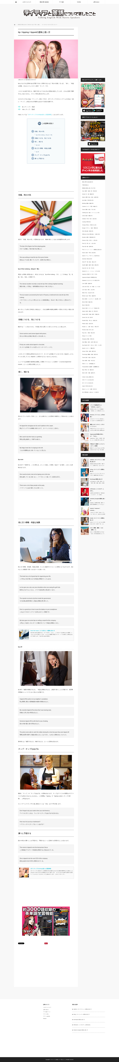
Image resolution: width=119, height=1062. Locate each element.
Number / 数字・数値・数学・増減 (89, 314)
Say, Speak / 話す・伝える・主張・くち (90, 345)
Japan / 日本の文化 (86, 386)
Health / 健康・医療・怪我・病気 (89, 265)
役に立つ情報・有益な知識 (43, 148)
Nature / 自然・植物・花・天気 (89, 311)
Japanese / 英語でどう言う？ (88, 274)
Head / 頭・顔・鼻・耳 (87, 268)
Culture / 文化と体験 (86, 377)
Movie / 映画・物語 (86, 302)
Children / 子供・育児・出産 (88, 218)
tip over (38, 145)
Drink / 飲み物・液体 (86, 231)
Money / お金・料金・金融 (33, 24)
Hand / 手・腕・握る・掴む (88, 262)
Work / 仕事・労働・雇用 (87, 372)
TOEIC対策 (84, 185)
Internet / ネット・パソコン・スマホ (90, 271)
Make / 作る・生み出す (87, 292)
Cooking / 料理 (85, 221)
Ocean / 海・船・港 (86, 317)
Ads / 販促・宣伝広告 (86, 200)
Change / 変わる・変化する (88, 225)
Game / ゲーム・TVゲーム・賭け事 (89, 255)
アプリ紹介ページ (46, 1011)
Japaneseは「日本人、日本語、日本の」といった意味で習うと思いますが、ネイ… (97, 440)
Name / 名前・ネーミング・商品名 (89, 308)
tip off (37, 151)
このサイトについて (26, 2)
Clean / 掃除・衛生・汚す (87, 209)
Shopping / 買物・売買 (87, 339)
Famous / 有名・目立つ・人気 (88, 240)
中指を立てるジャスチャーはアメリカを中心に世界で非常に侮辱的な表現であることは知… (97, 430)
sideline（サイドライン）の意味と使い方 (97, 460)
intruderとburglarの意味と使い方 (97, 499)
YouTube (79, 2)
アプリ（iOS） (46, 1014)
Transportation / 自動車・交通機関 (89, 366)
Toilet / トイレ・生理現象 (87, 363)
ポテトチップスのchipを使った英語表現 (39, 114)
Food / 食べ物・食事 (86, 246)
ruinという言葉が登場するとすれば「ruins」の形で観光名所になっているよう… (97, 533)
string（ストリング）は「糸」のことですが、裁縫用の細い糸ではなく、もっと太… (97, 475)
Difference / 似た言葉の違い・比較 (89, 234)
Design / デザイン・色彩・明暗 (89, 228)
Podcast (44, 1018)
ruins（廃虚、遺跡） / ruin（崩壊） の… (96, 528)
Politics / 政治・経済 (86, 323)
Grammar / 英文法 (86, 258)
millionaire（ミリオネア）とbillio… (97, 489)
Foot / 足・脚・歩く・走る (88, 243)
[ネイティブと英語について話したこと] (59, 19)
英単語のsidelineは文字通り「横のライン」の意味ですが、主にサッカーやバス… (97, 465)
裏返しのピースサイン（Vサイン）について (97, 425)
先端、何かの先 (39, 131)
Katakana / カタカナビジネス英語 (89, 280)
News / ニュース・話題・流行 (88, 389)
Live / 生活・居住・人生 (87, 289)
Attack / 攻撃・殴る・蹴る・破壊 (89, 197)
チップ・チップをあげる (42, 155)
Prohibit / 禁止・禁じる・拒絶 (88, 320)
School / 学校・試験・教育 (88, 351)
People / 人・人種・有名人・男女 (89, 326)
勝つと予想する (39, 158)
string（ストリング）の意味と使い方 (97, 470)
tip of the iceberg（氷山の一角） (44, 135)
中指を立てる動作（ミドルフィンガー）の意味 (97, 444)
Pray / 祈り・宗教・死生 (87, 332)
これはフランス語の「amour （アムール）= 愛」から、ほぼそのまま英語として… (97, 514)
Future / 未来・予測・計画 (88, 252)
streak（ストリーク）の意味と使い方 (97, 519)
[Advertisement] (46, 177)
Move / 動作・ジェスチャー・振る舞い (90, 299)
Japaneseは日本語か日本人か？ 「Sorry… (96, 435)
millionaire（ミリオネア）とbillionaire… (82, 1024)
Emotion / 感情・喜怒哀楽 (87, 237)
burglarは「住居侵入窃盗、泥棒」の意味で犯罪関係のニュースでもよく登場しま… (97, 504)
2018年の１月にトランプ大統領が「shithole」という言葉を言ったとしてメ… (97, 411)
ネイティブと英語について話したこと (58, 1059)
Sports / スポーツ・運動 (87, 348)
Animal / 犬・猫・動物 (87, 194)
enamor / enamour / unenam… (95, 509)
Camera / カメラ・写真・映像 (88, 206)
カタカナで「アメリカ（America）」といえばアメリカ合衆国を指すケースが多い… (97, 420)
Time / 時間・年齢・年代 (87, 360)
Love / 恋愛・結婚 (86, 283)
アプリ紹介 (61, 2)
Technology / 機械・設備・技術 (89, 354)
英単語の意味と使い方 (22, 24)
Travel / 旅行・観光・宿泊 (87, 357)
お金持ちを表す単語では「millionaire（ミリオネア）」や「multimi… (97, 494)
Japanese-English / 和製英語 (88, 277)
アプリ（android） (47, 1016)
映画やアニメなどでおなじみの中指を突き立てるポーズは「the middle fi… (97, 450)
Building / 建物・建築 (86, 203)
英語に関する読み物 (44, 2)
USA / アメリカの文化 (87, 379)
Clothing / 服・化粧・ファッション (89, 212)
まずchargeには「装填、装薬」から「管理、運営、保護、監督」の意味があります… (97, 483)
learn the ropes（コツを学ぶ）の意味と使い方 (43, 630)
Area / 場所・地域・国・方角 (88, 191)
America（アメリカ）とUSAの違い (97, 415)
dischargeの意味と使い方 (96, 479)
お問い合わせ (96, 2)
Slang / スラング (85, 336)
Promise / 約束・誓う (86, 329)
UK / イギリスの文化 (86, 383)
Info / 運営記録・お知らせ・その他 (89, 392)
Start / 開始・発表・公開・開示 (89, 342)
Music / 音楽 (84, 305)
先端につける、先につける (43, 138)
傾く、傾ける (39, 141)
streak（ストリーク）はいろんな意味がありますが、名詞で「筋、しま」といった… (97, 524)
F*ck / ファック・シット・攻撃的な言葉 (90, 249)
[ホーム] (16, 2)
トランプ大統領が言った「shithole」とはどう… (96, 405)
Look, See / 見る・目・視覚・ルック (90, 286)
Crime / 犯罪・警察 (86, 215)
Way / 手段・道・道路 (87, 369)
